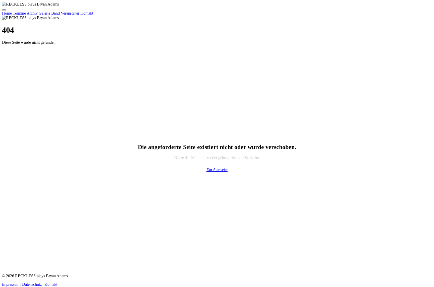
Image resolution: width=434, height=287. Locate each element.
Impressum (10, 284)
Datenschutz (32, 284)
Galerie (44, 13)
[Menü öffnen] (4, 10)
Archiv (32, 13)
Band (55, 13)
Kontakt (86, 13)
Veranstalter (70, 13)
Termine (19, 13)
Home (7, 13)
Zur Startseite (217, 170)
